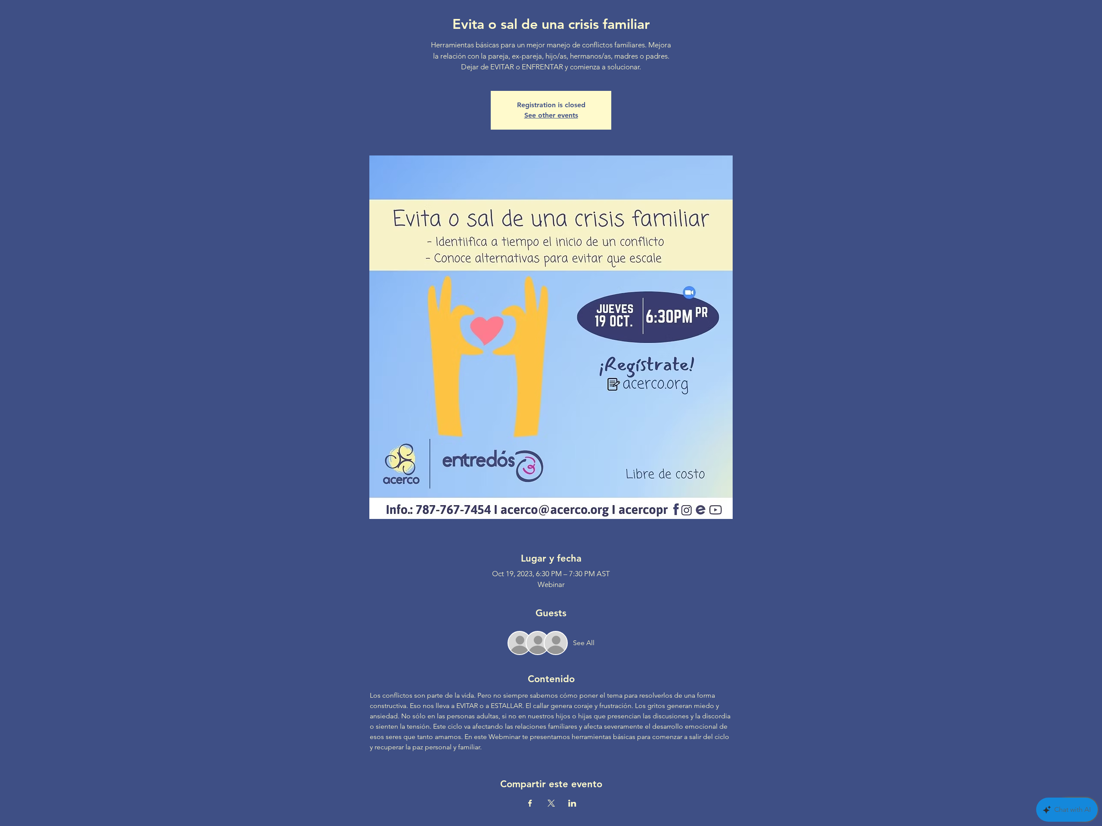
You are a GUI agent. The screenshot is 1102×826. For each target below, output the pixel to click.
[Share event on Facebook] (530, 803)
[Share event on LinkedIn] (572, 803)
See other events (551, 115)
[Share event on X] (551, 803)
